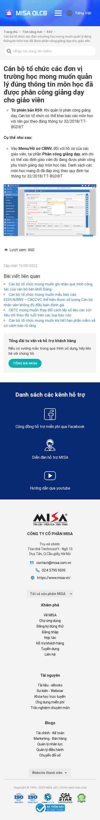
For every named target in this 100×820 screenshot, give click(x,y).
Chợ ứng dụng (50, 621)
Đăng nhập (50, 632)
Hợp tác (50, 637)
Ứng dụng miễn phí (50, 702)
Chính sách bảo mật (73, 787)
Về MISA (50, 615)
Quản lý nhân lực (50, 744)
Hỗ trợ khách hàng (50, 643)
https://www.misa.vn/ (54, 578)
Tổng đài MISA (25, 363)
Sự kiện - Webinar (50, 691)
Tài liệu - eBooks (50, 685)
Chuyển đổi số (50, 755)
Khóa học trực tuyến (50, 696)
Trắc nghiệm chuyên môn (50, 708)
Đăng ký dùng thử (50, 626)
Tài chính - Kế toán (50, 733)
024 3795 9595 (54, 570)
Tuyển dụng (50, 649)
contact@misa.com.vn (53, 563)
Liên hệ (50, 654)
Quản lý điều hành (50, 750)
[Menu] (58, 13)
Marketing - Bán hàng (50, 738)
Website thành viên (47, 773)
